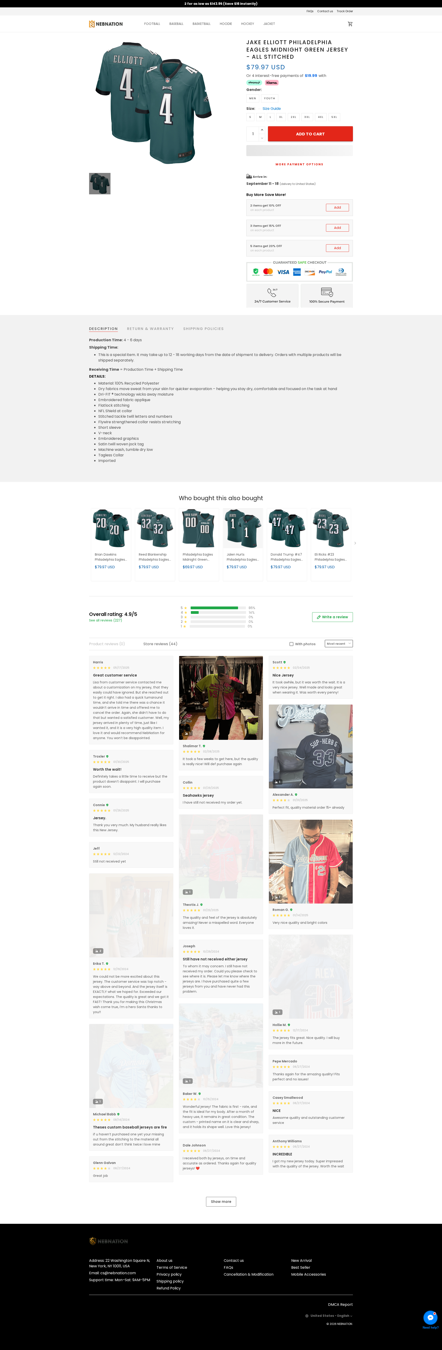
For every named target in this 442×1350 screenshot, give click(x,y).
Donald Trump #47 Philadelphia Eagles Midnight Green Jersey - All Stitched (287, 557)
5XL (334, 117)
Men (252, 98)
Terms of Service (172, 1267)
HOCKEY (247, 23)
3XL (307, 117)
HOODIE (226, 23)
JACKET (269, 23)
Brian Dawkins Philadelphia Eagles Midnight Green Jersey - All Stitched (111, 557)
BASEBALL (176, 23)
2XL (294, 117)
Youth (269, 98)
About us (164, 1260)
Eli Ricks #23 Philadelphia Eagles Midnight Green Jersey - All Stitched (331, 557)
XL (281, 117)
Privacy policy (169, 1274)
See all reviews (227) (105, 620)
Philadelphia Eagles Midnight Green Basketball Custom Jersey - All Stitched (199, 557)
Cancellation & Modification (248, 1274)
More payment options (299, 164)
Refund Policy (169, 1288)
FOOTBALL (152, 23)
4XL (321, 117)
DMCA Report (340, 1304)
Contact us (325, 11)
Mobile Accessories (308, 1274)
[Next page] (355, 544)
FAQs (310, 11)
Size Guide (272, 108)
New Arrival (301, 1260)
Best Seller (300, 1267)
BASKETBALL (202, 23)
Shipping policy (170, 1281)
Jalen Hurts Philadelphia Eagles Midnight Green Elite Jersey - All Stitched (243, 557)
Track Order (345, 11)
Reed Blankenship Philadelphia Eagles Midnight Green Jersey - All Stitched (155, 557)
